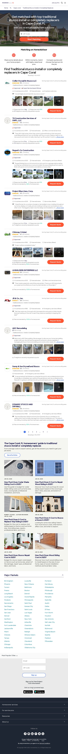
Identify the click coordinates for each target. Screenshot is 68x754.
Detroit (27, 594)
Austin (47, 603)
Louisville (28, 581)
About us (5, 722)
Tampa (6, 638)
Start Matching (34, 39)
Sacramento (8, 603)
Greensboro (29, 628)
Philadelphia (49, 587)
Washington (8, 622)
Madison (48, 638)
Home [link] (6, 8)
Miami (6, 632)
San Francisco (9, 609)
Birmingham (8, 581)
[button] (17, 101)
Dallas (47, 606)
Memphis (48, 597)
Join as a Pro (55, 3)
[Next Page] (47, 432)
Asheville (28, 622)
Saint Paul (28, 603)
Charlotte (28, 625)
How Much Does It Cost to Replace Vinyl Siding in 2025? (16, 520)
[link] (34, 83)
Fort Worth (49, 613)
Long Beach (8, 594)
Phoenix (7, 584)
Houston (48, 616)
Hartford (7, 619)
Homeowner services (10, 705)
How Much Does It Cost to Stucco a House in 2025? (49, 519)
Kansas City (29, 606)
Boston (27, 590)
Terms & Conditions (44, 743)
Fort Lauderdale (10, 625)
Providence (49, 594)
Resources (6, 716)
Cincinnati (28, 638)
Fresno (6, 590)
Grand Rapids (29, 597)
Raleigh (27, 632)
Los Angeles (8, 597)
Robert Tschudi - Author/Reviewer (16, 514)
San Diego (8, 606)
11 (43, 432)
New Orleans (29, 584)
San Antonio (49, 619)
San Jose (7, 613)
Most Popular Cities (8, 655)
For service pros (8, 710)
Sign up (34, 675)
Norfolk (47, 625)
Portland (48, 581)
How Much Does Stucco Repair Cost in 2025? (17, 556)
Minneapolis (29, 600)
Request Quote (55, 111)
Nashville (48, 600)
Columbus (28, 644)
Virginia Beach (50, 632)
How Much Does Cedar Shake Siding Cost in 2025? (16, 483)
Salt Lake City (50, 622)
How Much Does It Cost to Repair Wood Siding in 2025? (49, 483)
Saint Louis (28, 609)
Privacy (24, 740)
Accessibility (42, 740)
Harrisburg (49, 584)
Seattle (47, 635)
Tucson (6, 587)
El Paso (47, 609)
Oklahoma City (30, 648)
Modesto (7, 600)
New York (28, 619)
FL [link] (10, 8)
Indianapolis (8, 648)
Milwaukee (49, 641)
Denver (7, 616)
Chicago (7, 644)
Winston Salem (30, 635)
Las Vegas (28, 613)
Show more (60, 137)
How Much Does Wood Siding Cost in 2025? (47, 556)
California (29, 740)
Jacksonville (8, 628)
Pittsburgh (48, 590)
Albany (27, 616)
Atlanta (6, 641)
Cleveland (28, 641)
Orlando (7, 635)
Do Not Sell (35, 740)
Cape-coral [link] (17, 8)
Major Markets (11, 575)
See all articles (12, 455)
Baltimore (28, 587)
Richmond (48, 628)
